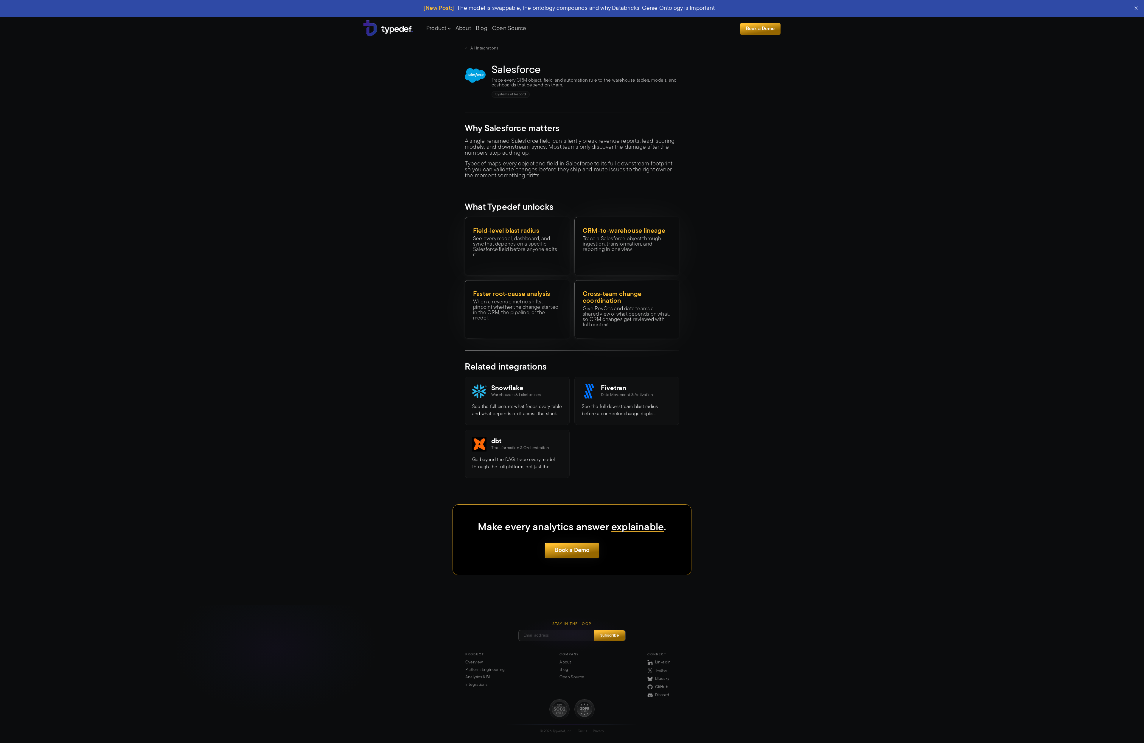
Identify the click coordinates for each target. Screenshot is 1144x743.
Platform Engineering (485, 670)
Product (436, 29)
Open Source (509, 29)
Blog (481, 29)
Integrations (476, 684)
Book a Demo (760, 29)
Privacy (598, 731)
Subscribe (609, 635)
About (463, 29)
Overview (474, 662)
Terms (582, 731)
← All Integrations (481, 48)
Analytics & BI (477, 677)
